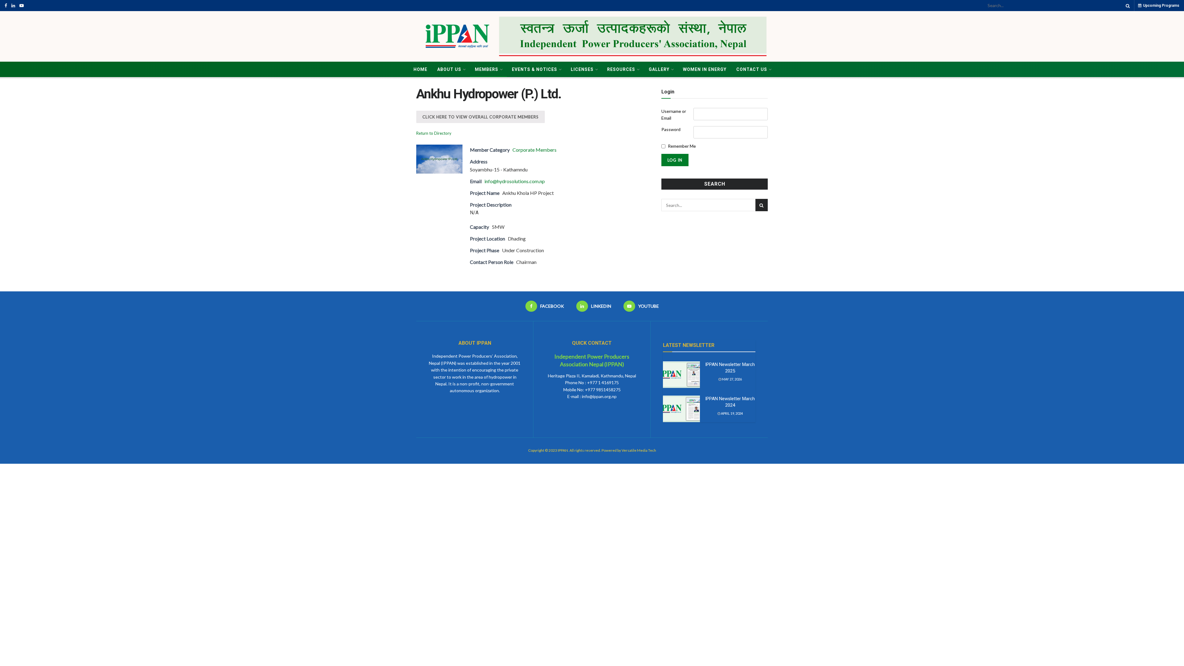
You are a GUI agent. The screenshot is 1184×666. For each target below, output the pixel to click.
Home (420, 69)
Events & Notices (534, 69)
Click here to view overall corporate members (480, 116)
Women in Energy (704, 69)
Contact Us (751, 69)
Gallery (659, 69)
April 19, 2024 (731, 413)
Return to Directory (433, 133)
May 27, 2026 (731, 379)
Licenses (582, 69)
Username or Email (673, 115)
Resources (621, 69)
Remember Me (682, 146)
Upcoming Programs (1160, 5)
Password (670, 129)
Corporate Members (534, 150)
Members (486, 69)
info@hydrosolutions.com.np (514, 181)
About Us (449, 69)
